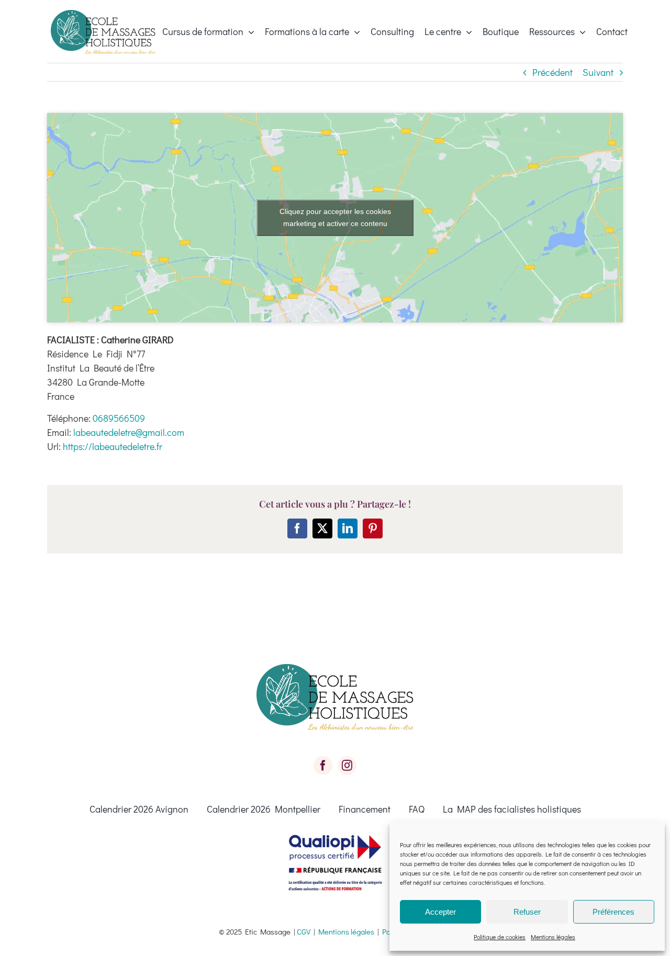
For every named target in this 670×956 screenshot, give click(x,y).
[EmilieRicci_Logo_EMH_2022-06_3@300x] (103, 14)
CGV (303, 931)
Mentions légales (553, 936)
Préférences (613, 911)
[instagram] (347, 765)
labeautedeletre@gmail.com (128, 432)
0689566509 (119, 418)
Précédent (552, 72)
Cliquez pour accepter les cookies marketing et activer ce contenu (335, 217)
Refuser (527, 911)
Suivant (598, 72)
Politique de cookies (500, 936)
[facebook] (323, 765)
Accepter (440, 911)
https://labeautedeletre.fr (112, 446)
